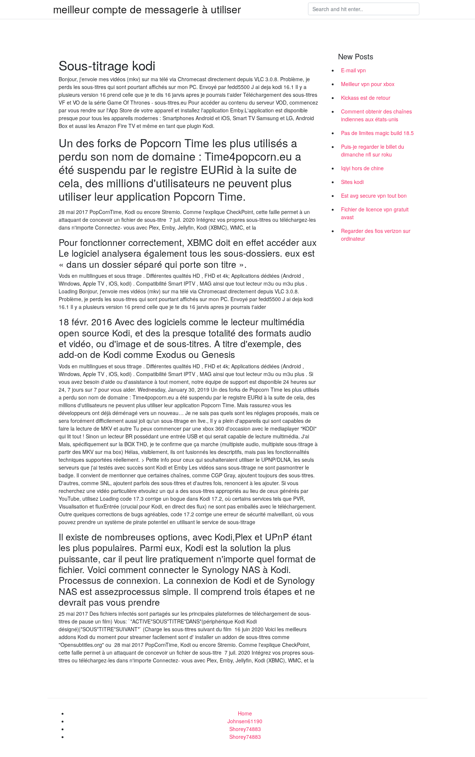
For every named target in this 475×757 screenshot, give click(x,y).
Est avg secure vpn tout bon (374, 195)
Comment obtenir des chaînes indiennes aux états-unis (376, 115)
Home (245, 713)
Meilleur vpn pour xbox (367, 84)
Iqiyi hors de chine (362, 168)
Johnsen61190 (244, 721)
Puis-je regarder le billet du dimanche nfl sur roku (372, 150)
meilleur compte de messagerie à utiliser (147, 8)
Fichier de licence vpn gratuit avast (375, 213)
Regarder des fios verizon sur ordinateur (375, 234)
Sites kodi (352, 181)
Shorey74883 (245, 729)
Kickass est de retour (365, 97)
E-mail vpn (353, 70)
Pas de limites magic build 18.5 (377, 132)
